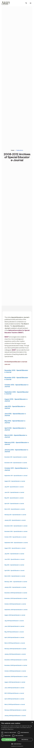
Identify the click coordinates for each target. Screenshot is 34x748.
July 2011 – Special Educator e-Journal (14, 486)
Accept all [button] (9, 739)
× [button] (32, 722)
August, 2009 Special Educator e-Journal (15, 615)
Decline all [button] (25, 739)
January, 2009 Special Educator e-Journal (15, 654)
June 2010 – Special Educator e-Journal (14, 559)
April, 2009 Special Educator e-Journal (14, 637)
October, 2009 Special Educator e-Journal (15, 604)
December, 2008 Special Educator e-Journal (16, 659)
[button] (26, 3)
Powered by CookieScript (17, 746)
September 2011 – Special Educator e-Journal (16, 475)
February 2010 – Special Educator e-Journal (16, 581)
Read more (10, 729)
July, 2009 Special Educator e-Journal (14, 620)
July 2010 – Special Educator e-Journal (14, 553)
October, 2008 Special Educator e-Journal (15, 671)
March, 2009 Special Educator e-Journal (15, 643)
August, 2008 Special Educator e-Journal (15, 682)
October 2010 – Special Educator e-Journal (15, 537)
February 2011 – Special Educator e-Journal (15, 514)
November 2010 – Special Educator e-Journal (16, 531)
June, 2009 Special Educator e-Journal (14, 626)
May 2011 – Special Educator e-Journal (14, 498)
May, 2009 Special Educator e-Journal (14, 632)
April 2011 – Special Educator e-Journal (14, 503)
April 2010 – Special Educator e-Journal (14, 570)
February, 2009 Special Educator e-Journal (15, 648)
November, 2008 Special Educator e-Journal (16, 665)
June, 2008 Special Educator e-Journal (14, 687)
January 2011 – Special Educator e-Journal (15, 520)
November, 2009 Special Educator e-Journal (16, 598)
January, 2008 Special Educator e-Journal (15, 715)
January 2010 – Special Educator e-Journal (15, 587)
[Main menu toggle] (30, 3)
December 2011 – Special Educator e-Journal (16, 457)
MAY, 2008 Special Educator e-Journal (14, 693)
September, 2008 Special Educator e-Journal (16, 676)
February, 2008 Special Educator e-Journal (15, 710)
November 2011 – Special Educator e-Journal (16, 462)
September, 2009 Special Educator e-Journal (16, 609)
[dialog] (17, 734)
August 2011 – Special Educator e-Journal (15, 481)
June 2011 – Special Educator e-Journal (14, 492)
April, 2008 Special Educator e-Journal (14, 699)
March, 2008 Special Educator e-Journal (15, 704)
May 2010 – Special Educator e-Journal (14, 565)
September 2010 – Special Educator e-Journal (16, 542)
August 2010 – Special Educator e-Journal (15, 548)
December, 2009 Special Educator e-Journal (16, 592)
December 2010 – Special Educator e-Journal (16, 526)
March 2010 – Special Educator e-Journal (15, 576)
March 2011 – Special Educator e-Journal (15, 509)
